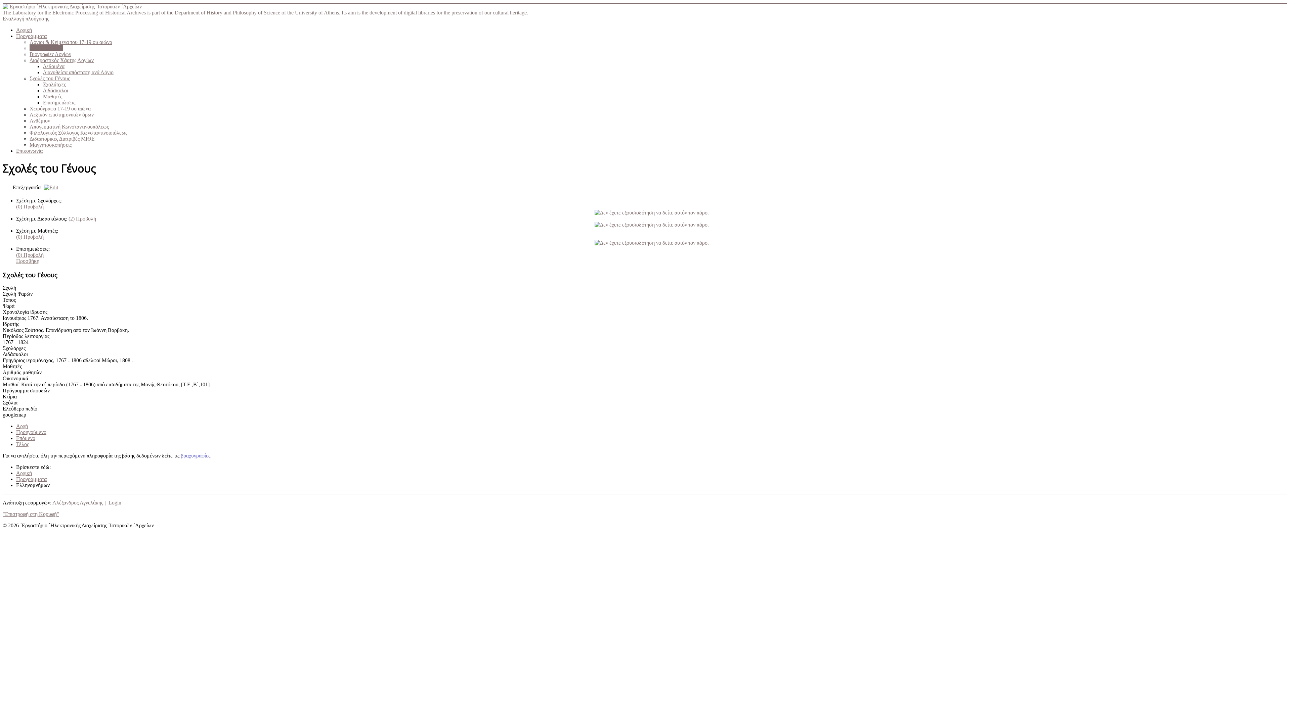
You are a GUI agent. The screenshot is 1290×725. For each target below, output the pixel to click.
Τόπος (9, 300)
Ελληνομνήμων (46, 48)
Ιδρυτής (11, 324)
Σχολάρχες (54, 84)
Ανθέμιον (40, 121)
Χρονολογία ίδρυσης (25, 312)
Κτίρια (10, 396)
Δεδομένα (53, 66)
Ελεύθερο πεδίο (20, 409)
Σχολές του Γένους (50, 78)
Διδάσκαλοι (55, 90)
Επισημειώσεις (59, 102)
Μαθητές (52, 96)
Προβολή (30, 206)
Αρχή (22, 426)
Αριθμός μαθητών (22, 372)
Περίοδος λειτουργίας (26, 336)
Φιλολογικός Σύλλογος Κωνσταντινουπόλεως (78, 133)
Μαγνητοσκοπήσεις (51, 145)
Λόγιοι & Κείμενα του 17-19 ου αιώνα (71, 42)
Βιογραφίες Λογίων (50, 54)
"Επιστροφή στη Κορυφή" (31, 514)
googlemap (14, 415)
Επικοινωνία (29, 151)
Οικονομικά (15, 378)
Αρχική (24, 30)
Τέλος (22, 444)
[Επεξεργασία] (49, 187)
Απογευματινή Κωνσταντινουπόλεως (69, 127)
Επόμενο (25, 438)
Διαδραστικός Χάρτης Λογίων (62, 60)
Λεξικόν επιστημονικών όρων (62, 114)
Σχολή (9, 288)
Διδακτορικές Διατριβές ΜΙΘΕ (62, 139)
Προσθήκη (27, 261)
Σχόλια (10, 402)
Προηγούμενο (31, 432)
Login (115, 502)
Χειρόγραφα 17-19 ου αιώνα (60, 108)
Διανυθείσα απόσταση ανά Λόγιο (78, 72)
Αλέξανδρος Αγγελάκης (77, 502)
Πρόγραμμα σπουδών (26, 390)
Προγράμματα (31, 36)
